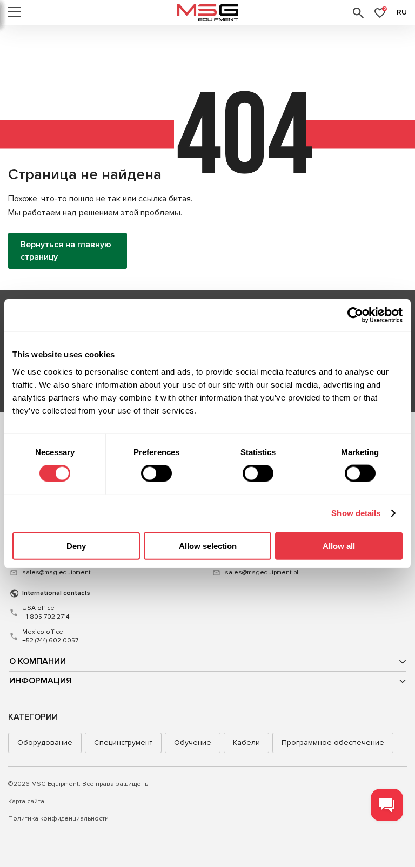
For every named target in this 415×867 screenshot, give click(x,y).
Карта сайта (26, 801)
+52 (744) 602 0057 (50, 636)
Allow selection (208, 545)
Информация (40, 680)
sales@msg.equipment (56, 572)
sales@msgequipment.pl (261, 572)
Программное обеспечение (333, 742)
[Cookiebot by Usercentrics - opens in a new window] (355, 315)
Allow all (339, 545)
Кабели (246, 742)
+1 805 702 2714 (45, 612)
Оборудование (44, 742)
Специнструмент (123, 742)
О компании (37, 661)
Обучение (192, 742)
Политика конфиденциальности (58, 819)
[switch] (156, 473)
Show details (355, 513)
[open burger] (14, 13)
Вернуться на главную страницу (66, 250)
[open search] (358, 13)
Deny (76, 545)
